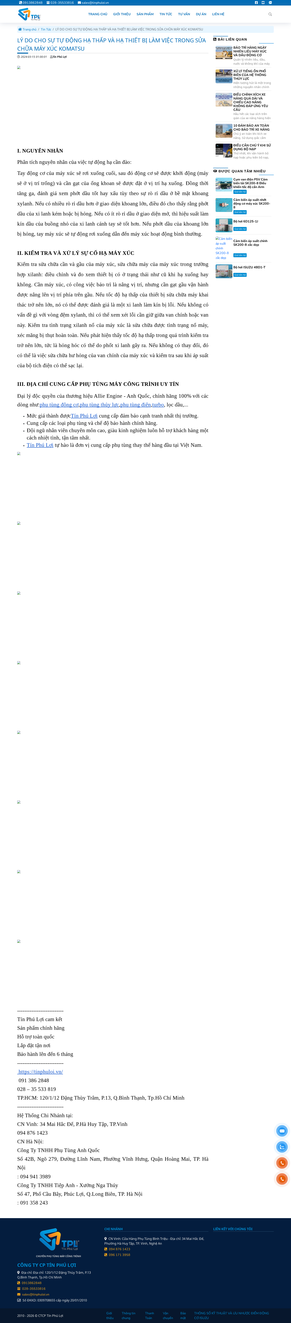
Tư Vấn (184, 14)
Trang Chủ (97, 14)
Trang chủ (29, 29)
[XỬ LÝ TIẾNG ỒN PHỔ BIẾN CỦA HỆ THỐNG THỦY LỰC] (224, 76)
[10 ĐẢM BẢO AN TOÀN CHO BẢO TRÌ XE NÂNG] (224, 130)
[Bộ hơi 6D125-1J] (224, 225)
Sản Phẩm (145, 14)
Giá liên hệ (240, 191)
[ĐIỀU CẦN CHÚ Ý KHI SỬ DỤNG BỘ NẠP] (224, 150)
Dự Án (201, 14)
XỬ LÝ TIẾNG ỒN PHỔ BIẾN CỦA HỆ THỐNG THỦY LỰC (249, 75)
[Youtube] (263, 2)
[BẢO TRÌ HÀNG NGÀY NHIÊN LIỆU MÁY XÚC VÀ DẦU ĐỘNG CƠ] (224, 52)
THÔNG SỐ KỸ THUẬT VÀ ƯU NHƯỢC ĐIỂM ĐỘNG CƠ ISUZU (231, 1315)
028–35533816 (62, 3)
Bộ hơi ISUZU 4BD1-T (249, 267)
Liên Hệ (218, 14)
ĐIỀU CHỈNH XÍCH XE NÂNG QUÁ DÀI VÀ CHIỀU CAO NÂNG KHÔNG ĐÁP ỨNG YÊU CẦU (250, 102)
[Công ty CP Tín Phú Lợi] (29, 14)
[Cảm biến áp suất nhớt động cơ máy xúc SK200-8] (224, 205)
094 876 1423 (119, 1249)
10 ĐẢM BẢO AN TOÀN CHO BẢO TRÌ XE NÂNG (251, 127)
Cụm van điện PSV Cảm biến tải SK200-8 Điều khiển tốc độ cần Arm (250, 183)
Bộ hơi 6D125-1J (245, 221)
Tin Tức (166, 14)
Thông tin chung (128, 1315)
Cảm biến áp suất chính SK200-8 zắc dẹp (250, 243)
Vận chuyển (168, 1315)
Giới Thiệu (122, 14)
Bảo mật (183, 1315)
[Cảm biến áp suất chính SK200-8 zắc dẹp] (224, 248)
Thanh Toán (149, 1315)
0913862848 (32, 3)
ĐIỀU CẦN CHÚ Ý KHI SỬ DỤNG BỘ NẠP (252, 147)
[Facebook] (256, 2)
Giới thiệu (110, 1315)
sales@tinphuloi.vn (95, 3)
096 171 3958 (119, 1255)
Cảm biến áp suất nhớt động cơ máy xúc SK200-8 (251, 204)
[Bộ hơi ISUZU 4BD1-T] (224, 271)
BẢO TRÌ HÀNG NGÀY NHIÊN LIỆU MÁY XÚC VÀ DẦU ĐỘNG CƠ (250, 51)
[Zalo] (270, 2)
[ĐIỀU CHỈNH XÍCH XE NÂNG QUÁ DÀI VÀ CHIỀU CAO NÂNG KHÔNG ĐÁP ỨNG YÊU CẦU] (224, 99)
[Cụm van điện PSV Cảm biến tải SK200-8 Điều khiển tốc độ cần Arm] (224, 184)
